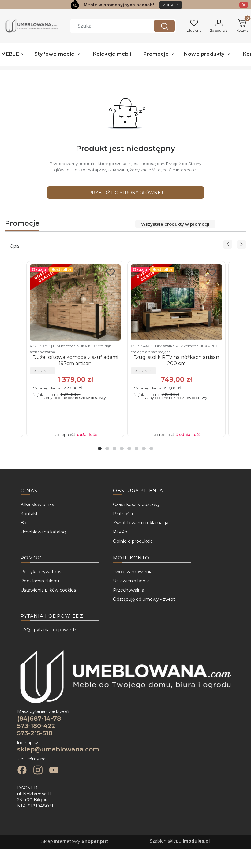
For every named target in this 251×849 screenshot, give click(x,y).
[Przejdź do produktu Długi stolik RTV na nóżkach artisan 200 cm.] (176, 302)
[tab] (100, 448)
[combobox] (107, 26)
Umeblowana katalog (43, 532)
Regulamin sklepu (40, 581)
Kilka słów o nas (37, 504)
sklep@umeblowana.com (58, 749)
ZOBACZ (170, 5)
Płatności (123, 513)
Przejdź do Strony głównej (125, 192)
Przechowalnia (128, 590)
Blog (26, 523)
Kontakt (29, 513)
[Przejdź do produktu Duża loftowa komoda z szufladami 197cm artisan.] (75, 302)
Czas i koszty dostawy (136, 504)
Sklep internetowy (72, 841)
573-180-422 (36, 725)
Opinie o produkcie (133, 541)
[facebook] (22, 770)
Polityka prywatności (43, 571)
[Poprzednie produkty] (227, 244)
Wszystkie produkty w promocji (175, 224)
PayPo (120, 532)
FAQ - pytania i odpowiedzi (49, 630)
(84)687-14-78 (39, 718)
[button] (164, 26)
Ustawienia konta (131, 581)
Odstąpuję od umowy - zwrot (144, 599)
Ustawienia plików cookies (48, 590)
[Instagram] (38, 770)
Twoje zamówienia (132, 571)
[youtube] (54, 770)
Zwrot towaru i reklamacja (140, 523)
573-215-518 (34, 733)
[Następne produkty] (241, 244)
